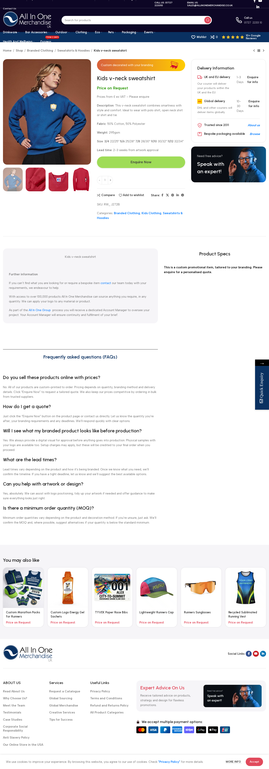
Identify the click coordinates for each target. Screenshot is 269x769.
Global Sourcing (60, 698)
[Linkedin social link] (257, 7)
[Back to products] (258, 50)
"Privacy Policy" (169, 762)
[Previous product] (254, 50)
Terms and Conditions (106, 698)
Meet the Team (14, 705)
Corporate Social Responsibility (15, 728)
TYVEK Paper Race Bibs (111, 612)
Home (7, 50)
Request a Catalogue (64, 691)
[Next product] (263, 50)
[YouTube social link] (256, 654)
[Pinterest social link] (172, 195)
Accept (254, 761)
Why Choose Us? (15, 698)
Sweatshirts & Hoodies (73, 50)
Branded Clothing (40, 50)
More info (234, 761)
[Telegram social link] (182, 195)
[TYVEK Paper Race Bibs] (112, 588)
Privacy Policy (100, 691)
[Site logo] (27, 20)
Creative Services (62, 712)
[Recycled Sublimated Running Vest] (245, 588)
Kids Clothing (151, 213)
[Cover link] (228, 164)
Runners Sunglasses (197, 612)
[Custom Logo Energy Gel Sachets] (68, 588)
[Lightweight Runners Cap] (156, 588)
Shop (19, 50)
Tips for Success (60, 719)
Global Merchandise (63, 705)
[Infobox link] (244, 37)
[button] (8, 179)
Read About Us (13, 691)
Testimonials (12, 712)
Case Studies (12, 719)
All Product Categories (106, 712)
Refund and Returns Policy (109, 705)
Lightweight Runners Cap (156, 612)
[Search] (207, 20)
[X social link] (167, 195)
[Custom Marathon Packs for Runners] (23, 588)
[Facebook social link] (162, 195)
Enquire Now (141, 162)
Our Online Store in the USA (23, 745)
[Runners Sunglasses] (201, 588)
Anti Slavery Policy (16, 737)
